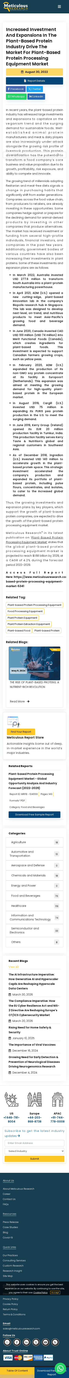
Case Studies (10, 1227)
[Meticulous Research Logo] (15, 6)
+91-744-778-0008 (57, 1119)
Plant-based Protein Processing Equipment (34, 605)
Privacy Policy (10, 1299)
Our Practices (10, 1255)
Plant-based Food (19, 630)
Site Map (8, 1276)
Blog (5, 1232)
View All (13, 967)
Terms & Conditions (14, 1314)
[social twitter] (36, 1342)
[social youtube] (45, 1342)
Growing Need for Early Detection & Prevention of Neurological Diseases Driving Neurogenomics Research (34, 1061)
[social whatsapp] (7, 1342)
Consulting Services (14, 1260)
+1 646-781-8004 (11, 1119)
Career (6, 1194)
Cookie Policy (40, 1292)
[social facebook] (17, 1342)
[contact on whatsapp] (60, 1368)
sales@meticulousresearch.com (21, 1328)
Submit (34, 1159)
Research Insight (12, 1270)
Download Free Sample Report (34, 814)
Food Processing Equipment (25, 611)
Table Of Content (17, 1370)
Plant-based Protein (47, 630)
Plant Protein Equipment (22, 618)
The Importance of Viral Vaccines (32, 1045)
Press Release (11, 1222)
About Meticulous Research (18, 1188)
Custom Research (13, 1265)
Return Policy (10, 1309)
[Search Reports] (58, 155)
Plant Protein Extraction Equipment (29, 624)
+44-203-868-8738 (35, 1119)
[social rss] (55, 1342)
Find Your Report (21, 732)
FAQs (6, 1204)
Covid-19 (8, 1237)
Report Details (36, 81)
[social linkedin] (26, 1342)
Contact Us (9, 1199)
